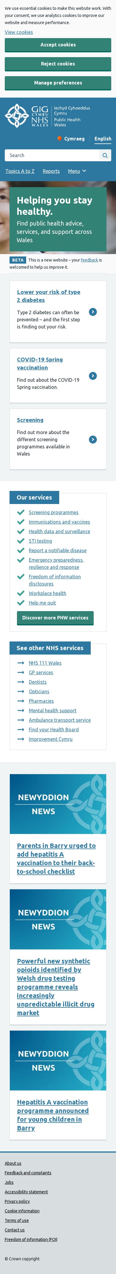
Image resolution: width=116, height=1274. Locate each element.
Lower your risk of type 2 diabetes (48, 296)
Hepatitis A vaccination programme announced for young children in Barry (53, 1114)
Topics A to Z (20, 171)
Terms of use (17, 1220)
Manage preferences (58, 82)
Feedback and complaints (28, 1172)
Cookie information (22, 1211)
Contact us (15, 1230)
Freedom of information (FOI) (31, 1239)
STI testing (40, 541)
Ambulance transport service (60, 720)
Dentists (38, 682)
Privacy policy (17, 1201)
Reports (51, 171)
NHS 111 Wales (45, 663)
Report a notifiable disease (58, 550)
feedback (89, 260)
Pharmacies (41, 701)
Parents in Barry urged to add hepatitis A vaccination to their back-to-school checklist (56, 858)
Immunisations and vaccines (59, 522)
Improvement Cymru (51, 739)
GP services (41, 672)
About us (13, 1163)
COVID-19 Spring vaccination (40, 363)
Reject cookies (58, 63)
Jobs (9, 1182)
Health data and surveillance (59, 531)
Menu (74, 171)
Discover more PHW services (55, 617)
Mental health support (52, 710)
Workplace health (47, 593)
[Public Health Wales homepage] (47, 117)
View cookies (19, 32)
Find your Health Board (54, 729)
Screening (30, 420)
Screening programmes (54, 512)
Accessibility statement (26, 1192)
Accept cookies (58, 44)
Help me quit (42, 602)
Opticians (39, 691)
